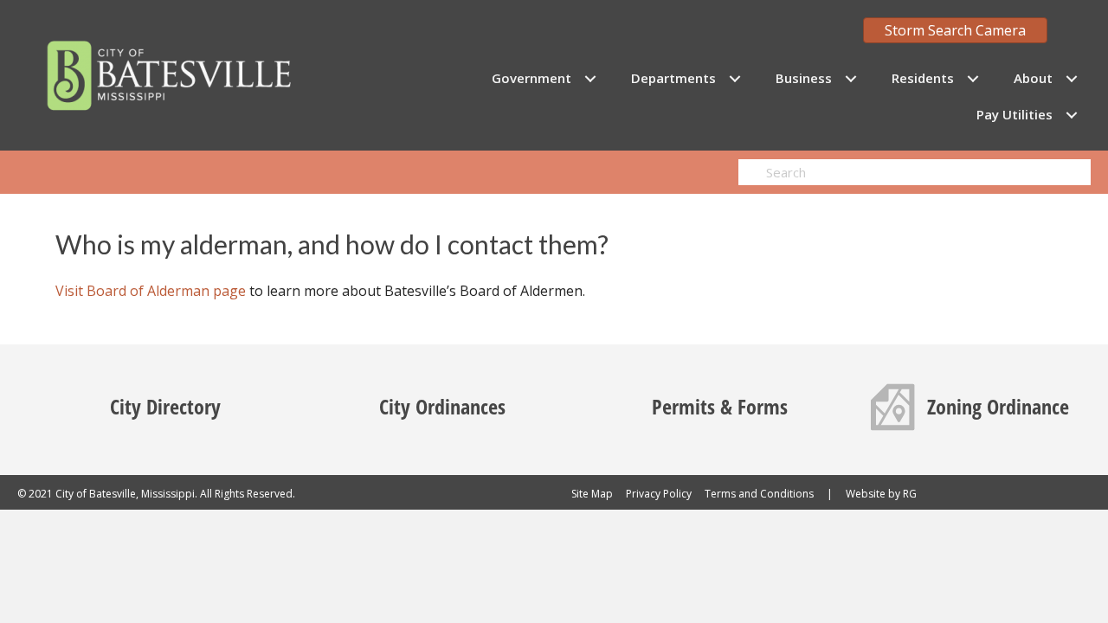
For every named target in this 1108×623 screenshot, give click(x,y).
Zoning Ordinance (998, 406)
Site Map (592, 493)
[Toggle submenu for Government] (589, 78)
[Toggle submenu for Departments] (734, 78)
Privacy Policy (659, 493)
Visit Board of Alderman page (150, 290)
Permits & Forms (720, 406)
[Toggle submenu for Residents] (972, 78)
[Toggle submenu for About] (1071, 78)
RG (910, 493)
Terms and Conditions (759, 493)
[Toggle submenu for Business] (850, 78)
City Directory (165, 406)
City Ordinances (442, 406)
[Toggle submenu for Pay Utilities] (1071, 114)
